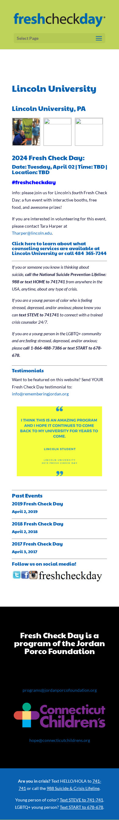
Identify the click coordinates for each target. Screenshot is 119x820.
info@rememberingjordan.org (40, 393)
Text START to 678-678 (81, 807)
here (30, 243)
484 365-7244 (90, 253)
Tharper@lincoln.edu (32, 233)
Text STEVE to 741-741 (81, 799)
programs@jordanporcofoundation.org (60, 690)
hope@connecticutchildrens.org (59, 740)
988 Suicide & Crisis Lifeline (73, 788)
